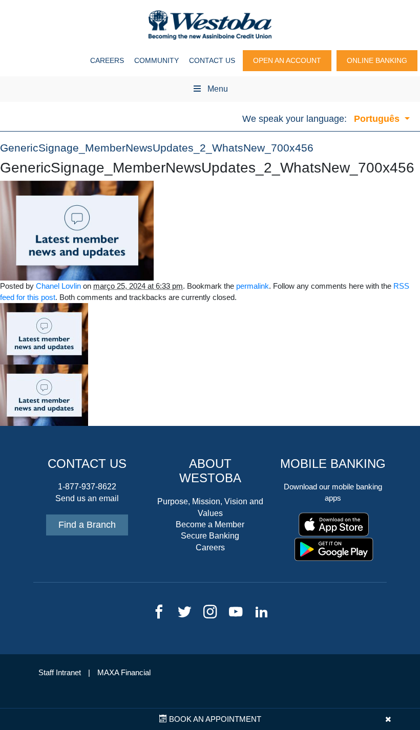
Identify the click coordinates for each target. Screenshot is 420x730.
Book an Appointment (214, 719)
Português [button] (378, 119)
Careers (107, 60)
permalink (252, 286)
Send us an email (87, 498)
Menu (217, 88)
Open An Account (287, 60)
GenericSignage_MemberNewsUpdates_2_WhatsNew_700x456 (156, 148)
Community (156, 60)
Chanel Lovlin (58, 286)
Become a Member (210, 524)
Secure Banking (210, 535)
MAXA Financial (124, 673)
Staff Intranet (59, 673)
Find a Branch (87, 525)
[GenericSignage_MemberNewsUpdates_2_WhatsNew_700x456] (77, 230)
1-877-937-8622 (87, 486)
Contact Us (212, 60)
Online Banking (377, 60)
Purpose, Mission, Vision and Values (210, 507)
